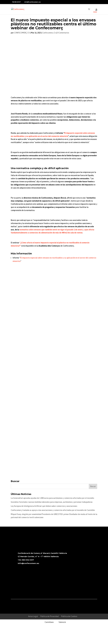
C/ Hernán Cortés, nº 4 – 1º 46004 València (38, 556)
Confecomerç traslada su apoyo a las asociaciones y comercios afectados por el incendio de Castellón (53, 510)
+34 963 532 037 (26, 560)
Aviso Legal (33, 616)
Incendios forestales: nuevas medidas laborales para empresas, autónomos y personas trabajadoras (51, 502)
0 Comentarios (63, 33)
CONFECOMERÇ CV (22, 33)
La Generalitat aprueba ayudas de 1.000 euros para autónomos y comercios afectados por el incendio (52, 498)
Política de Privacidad (49, 616)
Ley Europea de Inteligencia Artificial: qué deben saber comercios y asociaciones (44, 506)
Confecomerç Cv (49, 33)
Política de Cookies (69, 616)
